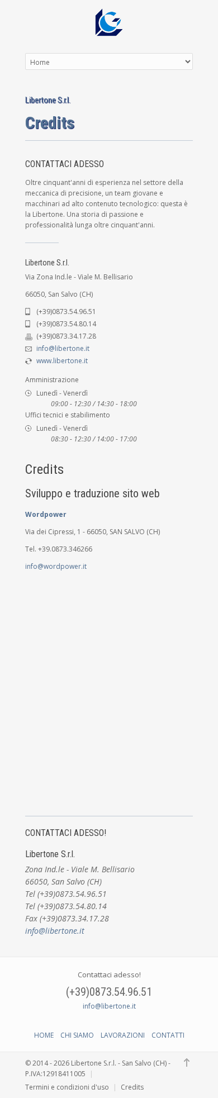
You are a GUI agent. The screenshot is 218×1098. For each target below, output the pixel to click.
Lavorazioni (123, 1035)
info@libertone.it (62, 348)
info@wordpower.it (56, 566)
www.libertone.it (62, 360)
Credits (132, 1087)
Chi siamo (77, 1035)
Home (44, 1035)
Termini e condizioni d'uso (67, 1087)
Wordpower (46, 514)
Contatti (167, 1035)
